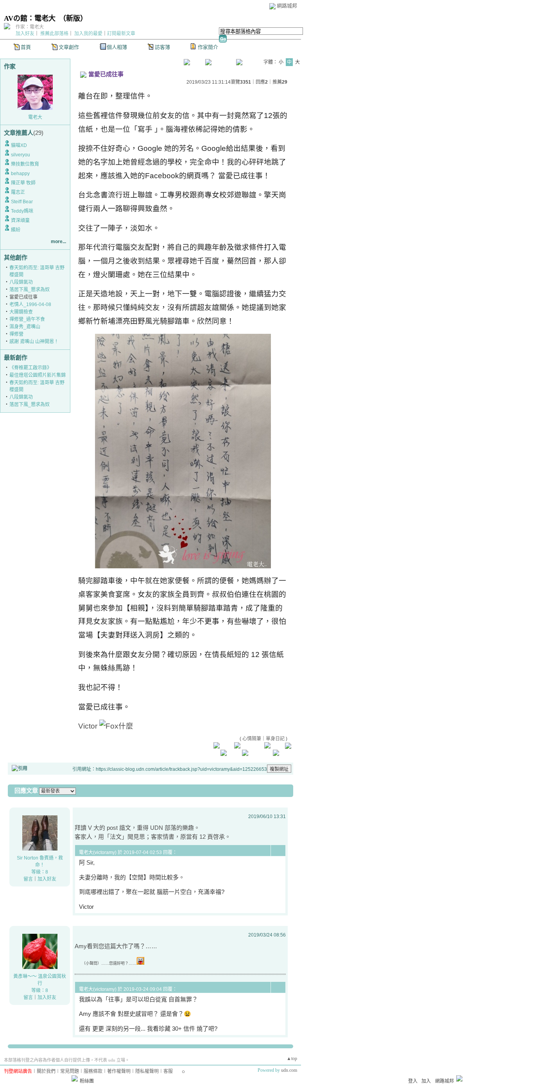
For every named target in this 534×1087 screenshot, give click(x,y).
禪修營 (16, 334)
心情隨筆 (251, 738)
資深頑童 (20, 220)
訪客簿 (162, 47)
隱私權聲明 (147, 1071)
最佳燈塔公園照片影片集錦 (37, 375)
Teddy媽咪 (22, 211)
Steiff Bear (22, 201)
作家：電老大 (30, 27)
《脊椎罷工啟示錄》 (30, 368)
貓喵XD (19, 145)
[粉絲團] (75, 1078)
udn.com (289, 1070)
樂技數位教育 (25, 164)
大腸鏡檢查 (21, 312)
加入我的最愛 (88, 33)
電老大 (35, 117)
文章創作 (69, 47)
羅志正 (18, 192)
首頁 (26, 47)
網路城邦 (287, 6)
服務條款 (93, 1071)
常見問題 (69, 1071)
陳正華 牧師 (23, 183)
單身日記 (275, 738)
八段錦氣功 (21, 282)
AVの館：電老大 (30, 18)
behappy (20, 173)
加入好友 (25, 33)
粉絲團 (87, 1081)
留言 (28, 879)
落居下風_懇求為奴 (29, 289)
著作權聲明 (119, 1071)
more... (58, 241)
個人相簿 (117, 47)
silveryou (20, 155)
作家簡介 (208, 47)
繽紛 (15, 230)
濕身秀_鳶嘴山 (24, 327)
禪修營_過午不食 (27, 319)
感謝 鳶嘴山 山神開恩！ (34, 341)
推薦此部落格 (54, 33)
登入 (413, 1081)
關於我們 (46, 1071)
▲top (292, 1058)
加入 (426, 1081)
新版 (73, 18)
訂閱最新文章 (121, 33)
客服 (168, 1071)
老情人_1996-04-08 (30, 304)
